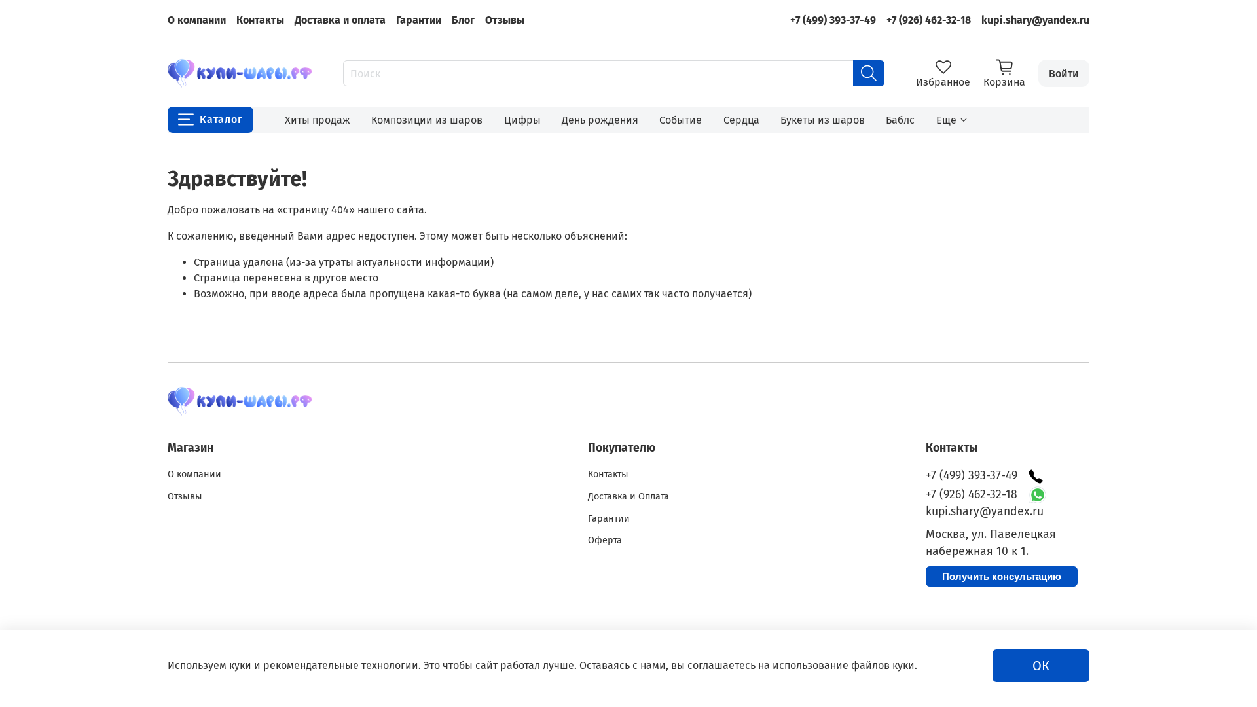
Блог (463, 20)
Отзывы (504, 20)
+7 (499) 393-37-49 (833, 20)
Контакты (260, 20)
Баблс (900, 120)
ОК (1040, 666)
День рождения (600, 120)
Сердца (741, 120)
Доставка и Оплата (628, 496)
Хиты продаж (317, 120)
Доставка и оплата (340, 20)
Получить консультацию (1001, 576)
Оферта (605, 540)
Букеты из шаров (822, 120)
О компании (197, 20)
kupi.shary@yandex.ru (1035, 20)
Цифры (522, 120)
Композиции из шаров (427, 120)
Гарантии (418, 20)
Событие (680, 120)
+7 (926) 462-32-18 (928, 20)
